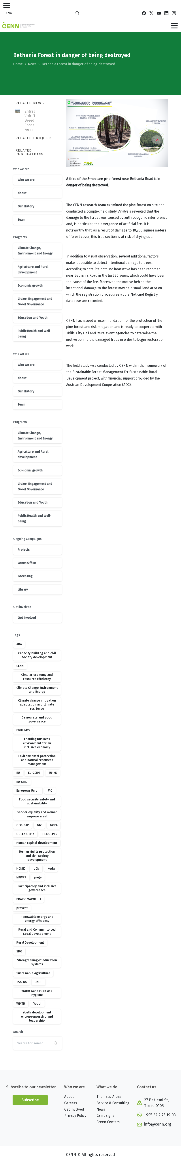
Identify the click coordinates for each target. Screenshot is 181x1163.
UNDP (38, 982)
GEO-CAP (22, 825)
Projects (24, 550)
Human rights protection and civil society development (37, 855)
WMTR (20, 1004)
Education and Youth (32, 318)
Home (18, 64)
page (37, 877)
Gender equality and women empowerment (37, 814)
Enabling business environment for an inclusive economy (37, 743)
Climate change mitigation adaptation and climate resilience (37, 704)
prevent (22, 908)
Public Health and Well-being (34, 333)
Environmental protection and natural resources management (37, 760)
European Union (27, 791)
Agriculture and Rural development (33, 269)
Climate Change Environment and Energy (36, 690)
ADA (19, 644)
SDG (19, 951)
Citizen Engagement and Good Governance (35, 301)
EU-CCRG (34, 773)
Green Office (27, 563)
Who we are (26, 180)
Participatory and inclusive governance (37, 888)
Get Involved (27, 618)
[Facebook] (144, 13)
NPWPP (21, 877)
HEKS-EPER (49, 834)
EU (18, 773)
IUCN (36, 868)
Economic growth (30, 285)
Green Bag (25, 576)
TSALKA (21, 982)
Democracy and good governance (37, 719)
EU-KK (53, 773)
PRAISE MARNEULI (28, 899)
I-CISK (20, 868)
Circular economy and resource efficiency (37, 677)
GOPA (54, 825)
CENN (20, 666)
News (32, 64)
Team (21, 220)
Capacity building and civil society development (37, 655)
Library (23, 589)
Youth (37, 1004)
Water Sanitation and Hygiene (36, 993)
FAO (50, 791)
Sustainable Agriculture (33, 973)
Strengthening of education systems (37, 962)
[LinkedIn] (166, 13)
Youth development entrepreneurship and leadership (37, 1016)
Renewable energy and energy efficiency (37, 919)
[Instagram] (174, 13)
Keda (51, 868)
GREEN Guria (25, 834)
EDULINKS (23, 730)
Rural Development (30, 942)
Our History (26, 206)
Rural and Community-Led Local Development (37, 931)
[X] (151, 13)
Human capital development (36, 843)
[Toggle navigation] (6, 5)
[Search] (77, 13)
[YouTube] (159, 13)
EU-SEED (22, 782)
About (22, 193)
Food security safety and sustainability (37, 801)
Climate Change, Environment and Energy (35, 250)
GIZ (39, 825)
